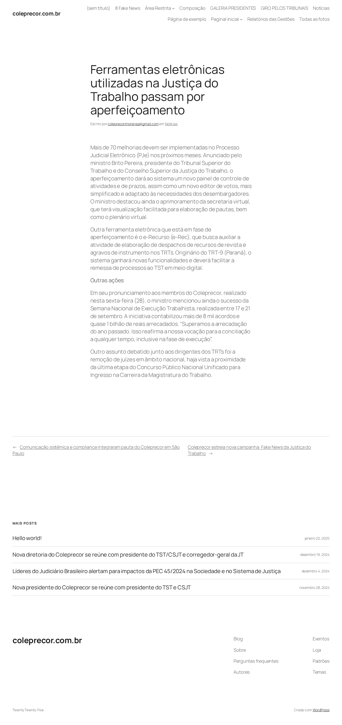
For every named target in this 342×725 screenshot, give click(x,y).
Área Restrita (158, 8)
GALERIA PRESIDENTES (233, 8)
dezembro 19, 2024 (314, 554)
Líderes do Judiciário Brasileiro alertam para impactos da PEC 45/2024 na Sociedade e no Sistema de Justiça (146, 571)
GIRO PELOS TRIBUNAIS (284, 8)
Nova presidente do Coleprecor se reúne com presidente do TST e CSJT (102, 587)
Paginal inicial (225, 19)
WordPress (321, 709)
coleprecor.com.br (37, 13)
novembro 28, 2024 (314, 587)
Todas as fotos (314, 19)
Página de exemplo (187, 19)
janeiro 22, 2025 (317, 538)
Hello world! (27, 538)
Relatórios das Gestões (270, 19)
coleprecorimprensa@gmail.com (133, 123)
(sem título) (98, 8)
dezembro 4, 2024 (315, 571)
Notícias (321, 8)
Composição (193, 8)
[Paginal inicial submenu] (241, 19)
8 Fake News (127, 8)
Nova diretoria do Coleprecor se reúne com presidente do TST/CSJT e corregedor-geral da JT (128, 555)
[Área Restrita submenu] (173, 8)
